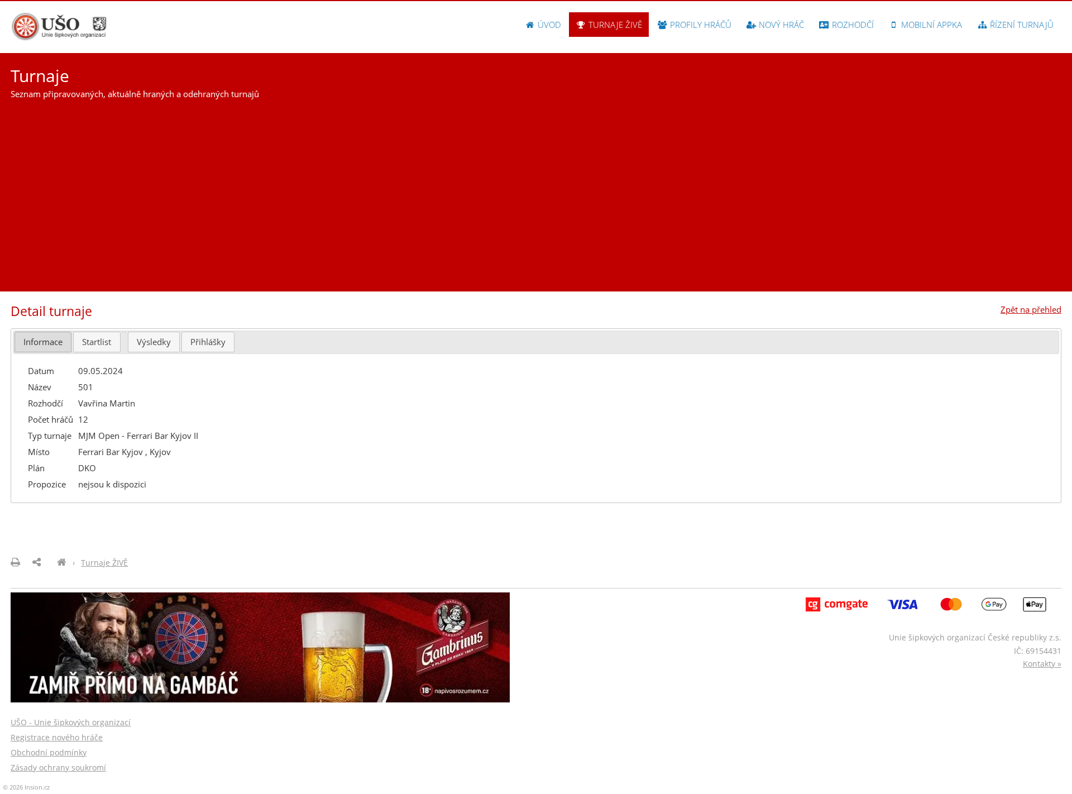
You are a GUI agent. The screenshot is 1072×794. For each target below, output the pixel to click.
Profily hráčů (699, 24)
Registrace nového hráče (57, 737)
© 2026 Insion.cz (26, 787)
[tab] (43, 342)
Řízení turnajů (1021, 24)
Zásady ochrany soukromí (58, 767)
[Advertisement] (536, 191)
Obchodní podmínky (49, 752)
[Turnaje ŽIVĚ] (61, 562)
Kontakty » (1042, 663)
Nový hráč (780, 24)
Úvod (548, 24)
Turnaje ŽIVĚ (614, 24)
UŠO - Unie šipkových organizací (71, 722)
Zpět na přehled (1031, 309)
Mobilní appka (930, 24)
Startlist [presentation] (96, 341)
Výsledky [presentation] (154, 341)
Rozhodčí (852, 24)
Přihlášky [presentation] (208, 341)
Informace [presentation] (43, 341)
